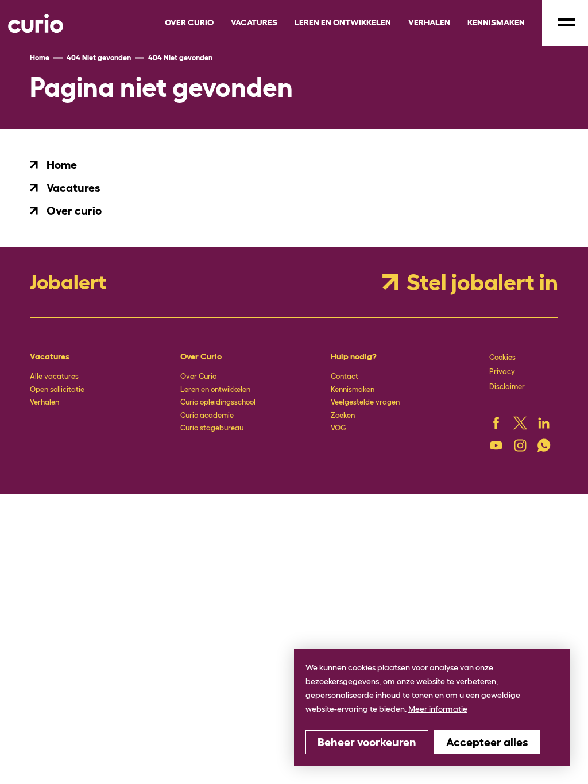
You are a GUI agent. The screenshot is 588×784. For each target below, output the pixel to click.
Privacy (502, 371)
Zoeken (343, 415)
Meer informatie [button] (437, 708)
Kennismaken (352, 389)
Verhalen (44, 402)
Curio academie (207, 415)
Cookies (502, 357)
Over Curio (198, 376)
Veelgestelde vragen (365, 402)
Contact (344, 376)
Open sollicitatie (57, 389)
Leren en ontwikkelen (215, 389)
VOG (338, 428)
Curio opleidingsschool (218, 402)
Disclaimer (507, 386)
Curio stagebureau (211, 428)
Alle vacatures (54, 376)
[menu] (565, 23)
